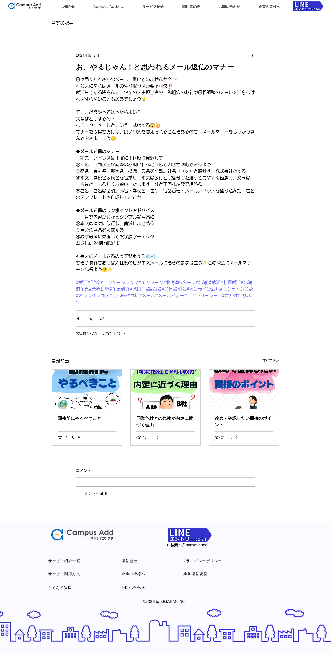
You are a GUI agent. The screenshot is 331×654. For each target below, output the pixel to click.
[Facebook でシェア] (78, 318)
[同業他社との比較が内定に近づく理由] (166, 389)
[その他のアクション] (252, 55)
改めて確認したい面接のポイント (243, 421)
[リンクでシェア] (102, 318)
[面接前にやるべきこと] (87, 389)
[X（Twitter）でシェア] (90, 318)
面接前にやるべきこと (79, 418)
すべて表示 (270, 360)
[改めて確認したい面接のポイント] (244, 389)
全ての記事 (62, 23)
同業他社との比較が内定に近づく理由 (164, 421)
